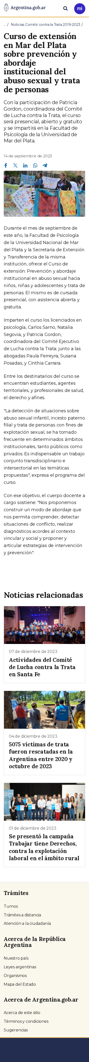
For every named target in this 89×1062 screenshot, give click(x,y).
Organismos (15, 975)
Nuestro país (16, 958)
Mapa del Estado (20, 984)
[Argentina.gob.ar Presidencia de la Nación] (25, 8)
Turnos (11, 906)
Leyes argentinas (20, 967)
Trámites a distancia (22, 915)
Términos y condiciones (26, 1021)
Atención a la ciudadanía (27, 923)
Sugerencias (16, 1030)
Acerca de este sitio (22, 1012)
